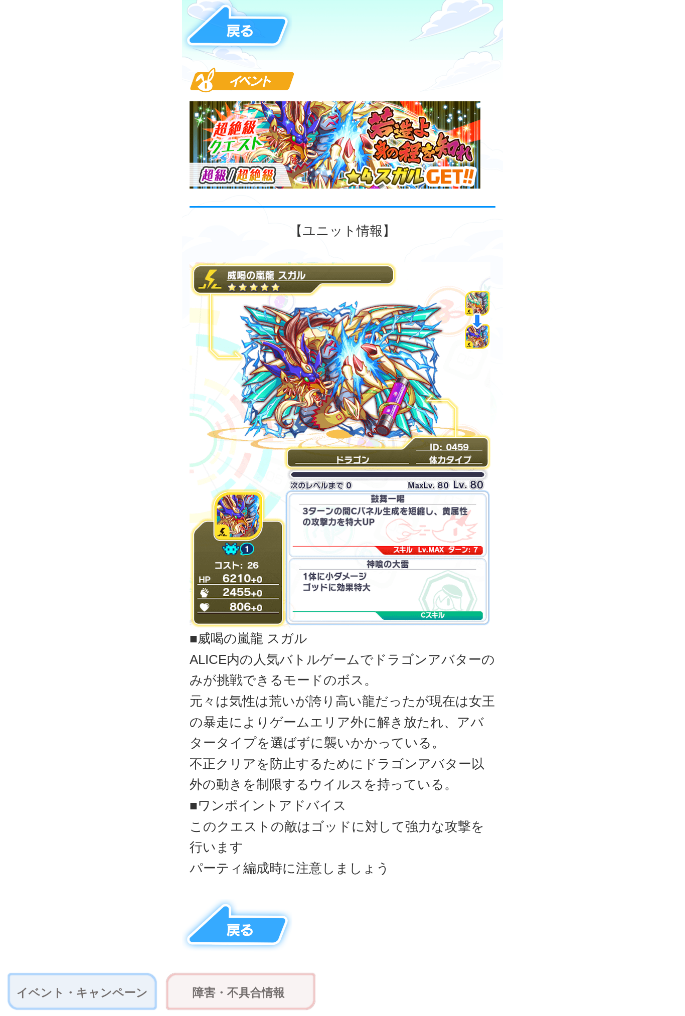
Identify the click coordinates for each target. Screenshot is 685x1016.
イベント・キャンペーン (82, 992)
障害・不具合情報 (239, 992)
